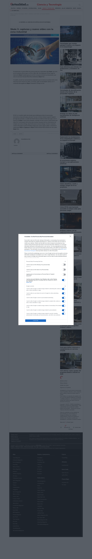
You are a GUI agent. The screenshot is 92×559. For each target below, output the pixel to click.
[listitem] (46, 261)
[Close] (71, 236)
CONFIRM (35, 320)
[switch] (64, 265)
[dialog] (46, 279)
